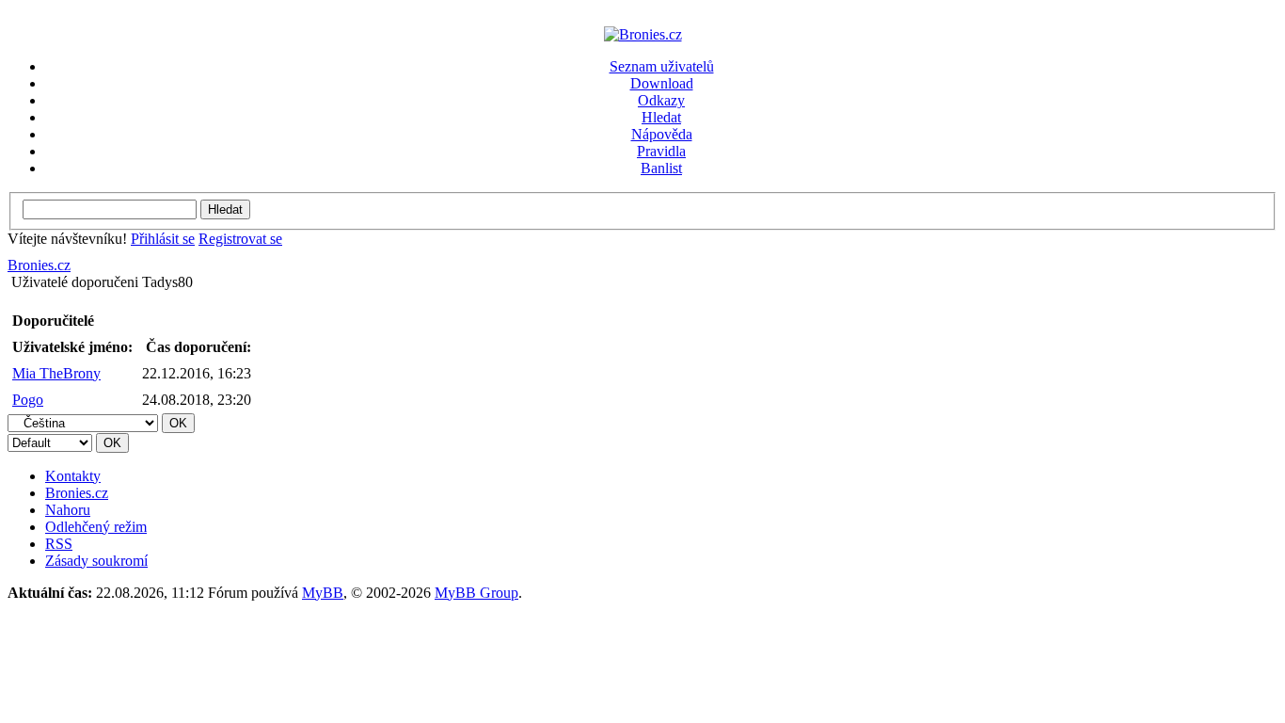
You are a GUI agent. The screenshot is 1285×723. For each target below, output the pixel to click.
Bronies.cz (39, 265)
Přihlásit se (163, 239)
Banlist (661, 168)
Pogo (27, 400)
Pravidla (661, 151)
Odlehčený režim (96, 527)
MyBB (322, 593)
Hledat (661, 117)
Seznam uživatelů (662, 66)
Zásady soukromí (96, 561)
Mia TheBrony (56, 373)
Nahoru (67, 510)
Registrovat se (240, 239)
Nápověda (661, 134)
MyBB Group (476, 593)
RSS (58, 544)
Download (661, 83)
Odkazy (661, 100)
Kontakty (73, 476)
